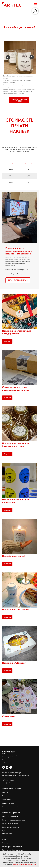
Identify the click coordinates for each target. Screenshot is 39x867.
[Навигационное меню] (35, 4)
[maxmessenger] (10, 767)
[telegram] (3, 767)
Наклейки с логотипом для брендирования (16, 332)
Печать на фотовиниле (10, 816)
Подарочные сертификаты (11, 813)
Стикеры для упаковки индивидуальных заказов (15, 388)
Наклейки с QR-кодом (14, 662)
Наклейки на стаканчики (15, 609)
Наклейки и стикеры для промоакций (15, 501)
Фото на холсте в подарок (11, 789)
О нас (4, 839)
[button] (19, 100)
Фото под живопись (9, 796)
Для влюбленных (8, 803)
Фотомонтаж (6, 800)
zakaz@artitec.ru (8, 783)
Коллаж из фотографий (10, 807)
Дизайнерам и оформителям (12, 847)
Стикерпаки (8, 716)
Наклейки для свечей (13, 555)
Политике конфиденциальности (24, 864)
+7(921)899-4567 (8, 780)
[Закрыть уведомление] (37, 853)
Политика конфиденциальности (13, 850)
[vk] (7, 767)
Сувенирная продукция (10, 827)
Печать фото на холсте (10, 824)
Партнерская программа (11, 843)
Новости (5, 792)
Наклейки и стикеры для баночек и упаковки (15, 445)
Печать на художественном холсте (14, 820)
